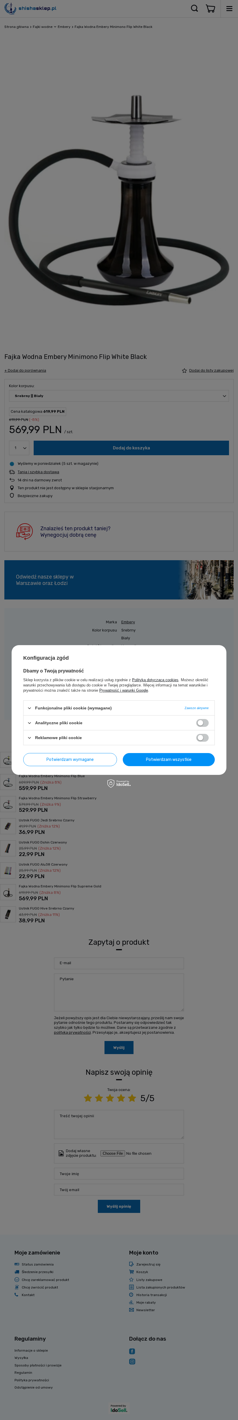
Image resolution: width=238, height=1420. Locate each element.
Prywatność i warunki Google (123, 690)
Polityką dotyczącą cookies (155, 680)
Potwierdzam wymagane (70, 759)
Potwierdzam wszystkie (169, 759)
